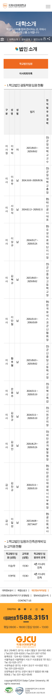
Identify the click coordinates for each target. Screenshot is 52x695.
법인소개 (38, 39)
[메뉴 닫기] (48, 39)
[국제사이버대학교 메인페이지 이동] (13, 6)
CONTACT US (24, 600)
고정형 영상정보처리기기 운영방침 (14, 595)
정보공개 (25, 39)
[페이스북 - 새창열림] (30, 609)
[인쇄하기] (44, 39)
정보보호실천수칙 (41, 595)
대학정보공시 (7, 590)
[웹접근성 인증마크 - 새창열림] (9, 691)
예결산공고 (22, 590)
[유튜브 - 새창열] (42, 609)
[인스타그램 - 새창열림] (36, 609)
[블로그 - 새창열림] (25, 609)
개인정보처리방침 (38, 590)
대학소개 (13, 39)
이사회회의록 (25, 73)
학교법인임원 (25, 63)
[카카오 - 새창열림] (19, 609)
